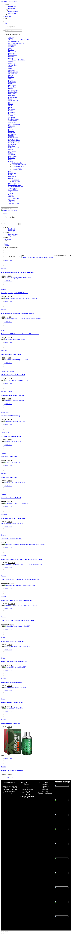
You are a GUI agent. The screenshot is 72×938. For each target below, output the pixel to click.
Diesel (10, 83)
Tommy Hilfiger (13, 190)
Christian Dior (12, 73)
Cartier (10, 67)
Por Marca (7, 16)
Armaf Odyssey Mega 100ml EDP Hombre (14, 293)
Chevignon (11, 70)
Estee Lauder (12, 94)
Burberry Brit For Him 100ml (10, 723)
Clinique (10, 75)
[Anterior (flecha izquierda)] (1, 933)
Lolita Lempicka (13, 137)
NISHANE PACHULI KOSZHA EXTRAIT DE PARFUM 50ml (21, 559)
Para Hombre (12, 6)
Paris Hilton (11, 158)
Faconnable (11, 95)
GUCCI (10, 104)
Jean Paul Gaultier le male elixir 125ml (13, 395)
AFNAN (11, 38)
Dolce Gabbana (13, 85)
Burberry (11, 56)
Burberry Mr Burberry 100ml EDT (12, 682)
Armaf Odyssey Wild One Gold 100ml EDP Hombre (17, 313)
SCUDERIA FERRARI (15, 186)
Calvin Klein (12, 63)
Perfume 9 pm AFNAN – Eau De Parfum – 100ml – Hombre (20, 334)
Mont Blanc (11, 146)
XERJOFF (11, 202)
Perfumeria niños (17, 163)
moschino (18, 168)
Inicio (6, 244)
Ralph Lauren (12, 176)
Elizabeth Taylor (13, 92)
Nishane (10, 153)
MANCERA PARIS (14, 141)
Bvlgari (10, 58)
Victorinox (11, 200)
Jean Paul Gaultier (13, 119)
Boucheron (11, 53)
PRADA (11, 175)
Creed (10, 78)
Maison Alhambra (13, 139)
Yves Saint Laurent (14, 203)
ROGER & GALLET (14, 183)
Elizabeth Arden (13, 90)
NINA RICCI (12, 151)
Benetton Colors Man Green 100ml (12, 770)
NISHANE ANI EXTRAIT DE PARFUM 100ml (16, 600)
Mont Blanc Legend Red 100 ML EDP (13, 518)
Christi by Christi (13, 72)
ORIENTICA (12, 154)
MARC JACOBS (13, 142)
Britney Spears (12, 55)
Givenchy (11, 102)
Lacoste (10, 129)
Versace (10, 195)
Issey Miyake (12, 114)
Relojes (10, 178)
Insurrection (11, 112)
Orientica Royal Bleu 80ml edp (10, 416)
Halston (10, 107)
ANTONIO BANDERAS (16, 43)
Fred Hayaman (12, 97)
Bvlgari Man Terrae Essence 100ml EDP (14, 641)
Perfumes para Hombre (19, 164)
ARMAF (11, 46)
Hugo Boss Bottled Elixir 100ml (11, 354)
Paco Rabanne (12, 156)
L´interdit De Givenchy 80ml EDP (11, 539)
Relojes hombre (13, 11)
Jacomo (10, 115)
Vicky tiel (11, 196)
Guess (10, 105)
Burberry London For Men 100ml (11, 702)
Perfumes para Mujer (18, 166)
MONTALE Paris (13, 148)
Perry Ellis (11, 171)
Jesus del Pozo (12, 122)
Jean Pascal (11, 117)
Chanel (10, 68)
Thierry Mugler (12, 188)
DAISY (10, 80)
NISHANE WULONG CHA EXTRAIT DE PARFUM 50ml (20, 580)
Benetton (11, 50)
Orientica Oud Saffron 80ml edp (11, 436)
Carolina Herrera (13, 65)
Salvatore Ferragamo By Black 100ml (13, 375)
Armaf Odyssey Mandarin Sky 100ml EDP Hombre (17, 272)
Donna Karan (12, 87)
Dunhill (10, 88)
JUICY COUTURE (14, 124)
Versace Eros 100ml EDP (9, 457)
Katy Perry (11, 126)
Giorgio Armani (13, 100)
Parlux (10, 159)
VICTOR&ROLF (13, 198)
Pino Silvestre (12, 173)
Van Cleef (11, 193)
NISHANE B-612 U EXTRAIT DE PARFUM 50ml (17, 620)
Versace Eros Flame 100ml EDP (11, 498)
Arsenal (10, 48)
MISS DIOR (12, 144)
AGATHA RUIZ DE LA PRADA (18, 40)
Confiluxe (11, 77)
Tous (9, 191)
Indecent (10, 110)
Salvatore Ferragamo (14, 185)
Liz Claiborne (12, 134)
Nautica (10, 149)
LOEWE (11, 136)
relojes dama (12, 13)
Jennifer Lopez (12, 121)
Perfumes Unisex (17, 169)
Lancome (11, 131)
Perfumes (11, 161)
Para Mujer (11, 8)
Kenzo (10, 127)
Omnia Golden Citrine (18, 60)
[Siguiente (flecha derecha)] (3, 933)
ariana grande (12, 45)
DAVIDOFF (12, 82)
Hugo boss (11, 109)
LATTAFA (11, 132)
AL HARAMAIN (13, 41)
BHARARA (12, 51)
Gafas (10, 99)
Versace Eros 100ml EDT (9, 477)
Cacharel (11, 61)
